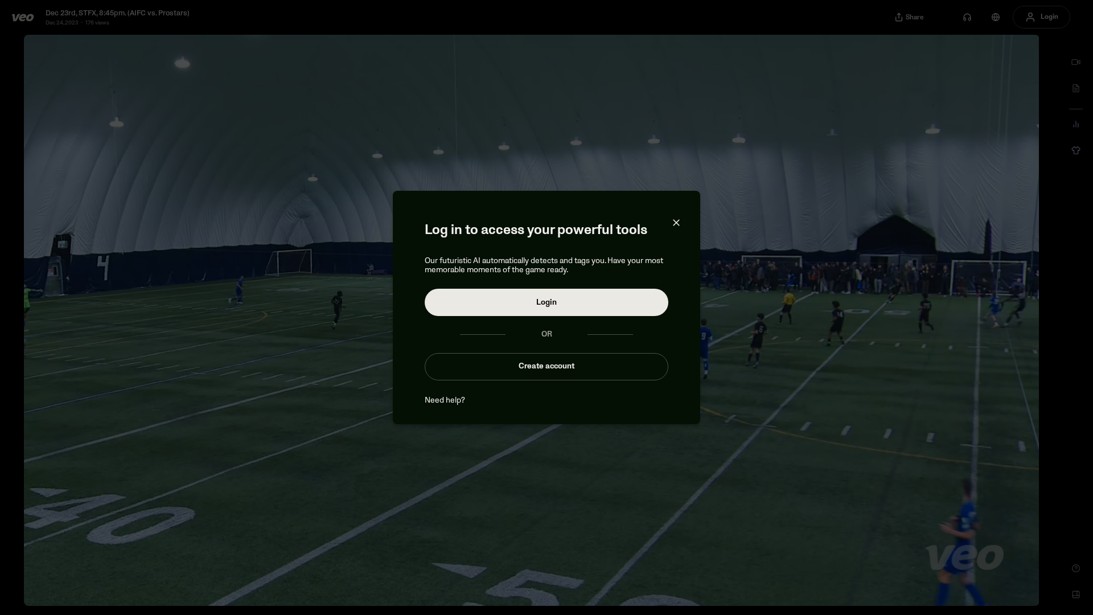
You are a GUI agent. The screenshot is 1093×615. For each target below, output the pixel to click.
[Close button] (676, 222)
